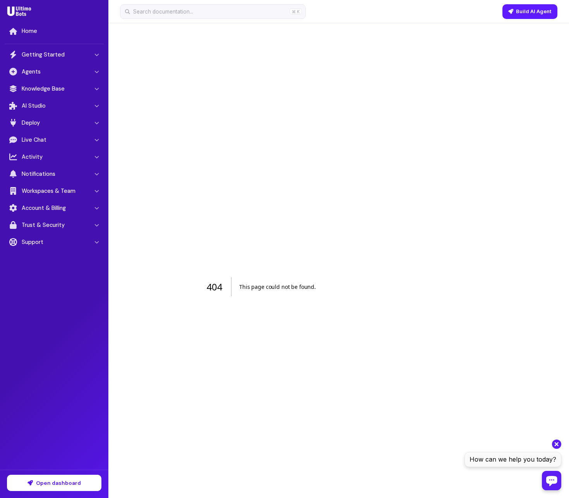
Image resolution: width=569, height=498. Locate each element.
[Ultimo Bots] (19, 11)
